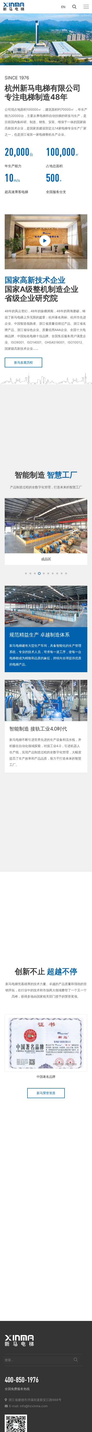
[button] (74, 6)
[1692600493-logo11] (13, 7)
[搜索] (75, 1360)
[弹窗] (46, 242)
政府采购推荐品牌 (46, 1076)
